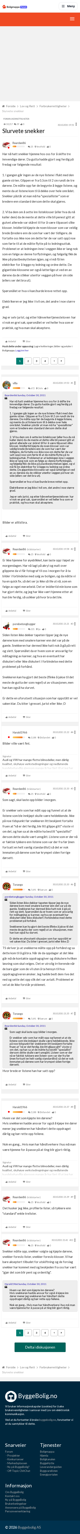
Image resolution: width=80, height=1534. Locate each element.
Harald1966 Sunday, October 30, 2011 (25, 1284)
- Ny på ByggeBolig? (17, 1467)
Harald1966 (20, 732)
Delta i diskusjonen (40, 1347)
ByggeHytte (47, 1463)
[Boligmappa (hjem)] (14, 6)
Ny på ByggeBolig (15, 1499)
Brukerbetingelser (15, 1503)
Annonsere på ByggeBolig (20, 1507)
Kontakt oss (12, 1496)
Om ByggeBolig (14, 1492)
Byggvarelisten (49, 1470)
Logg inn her (22, 350)
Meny (71, 6)
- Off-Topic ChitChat (17, 1470)
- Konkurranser (14, 1459)
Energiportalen (49, 1474)
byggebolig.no (47, 1419)
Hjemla (44, 1455)
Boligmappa (47, 1451)
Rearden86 (19, 143)
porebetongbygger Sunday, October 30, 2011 (29, 896)
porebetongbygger (24, 624)
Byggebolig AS (29, 1527)
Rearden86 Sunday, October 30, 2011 (25, 395)
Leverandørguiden (51, 1467)
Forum (9, 1451)
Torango (18, 884)
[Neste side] (61, 361)
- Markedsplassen (16, 1463)
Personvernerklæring (17, 1511)
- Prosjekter (12, 1455)
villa (15, 383)
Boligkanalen (47, 1459)
